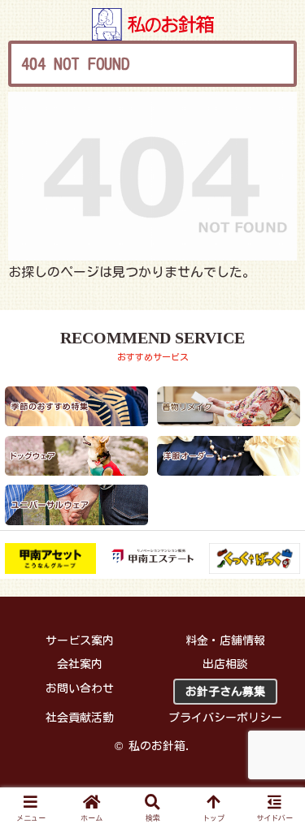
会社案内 (79, 664)
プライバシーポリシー (225, 717)
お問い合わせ (80, 688)
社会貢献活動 (80, 717)
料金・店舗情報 (225, 640)
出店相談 (225, 664)
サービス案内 (80, 640)
